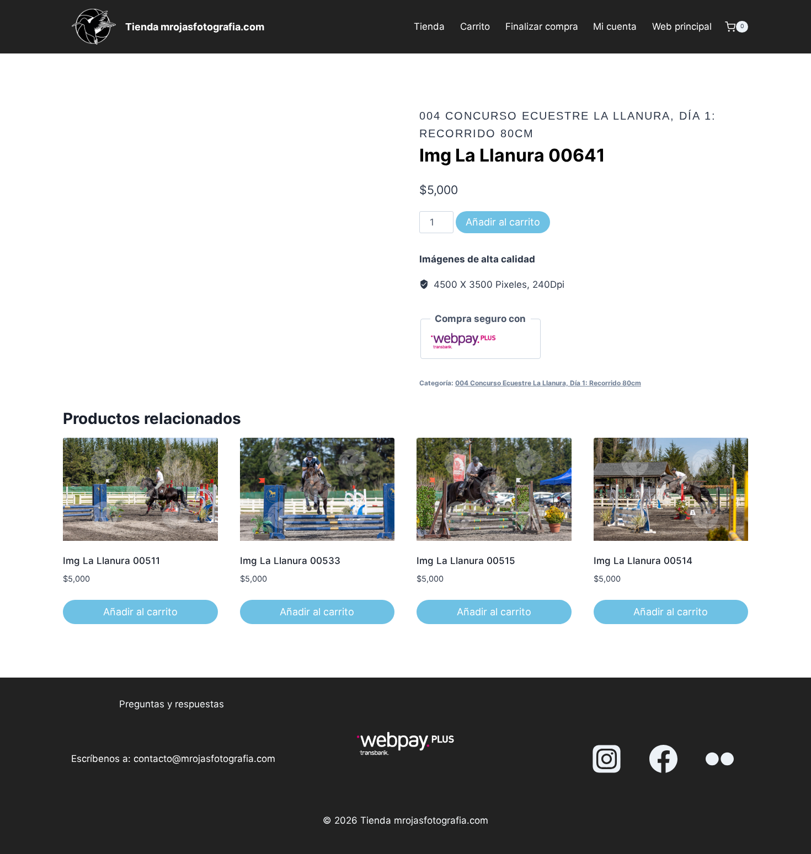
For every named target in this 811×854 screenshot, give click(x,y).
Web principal (682, 26)
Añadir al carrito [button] (140, 611)
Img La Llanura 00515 (466, 560)
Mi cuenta (615, 26)
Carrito (475, 26)
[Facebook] (663, 759)
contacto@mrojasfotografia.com (204, 758)
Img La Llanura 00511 (111, 560)
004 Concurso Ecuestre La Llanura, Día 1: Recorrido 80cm (548, 383)
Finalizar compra (541, 26)
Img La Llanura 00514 (643, 560)
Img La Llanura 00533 (290, 560)
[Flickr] (720, 759)
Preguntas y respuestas (171, 704)
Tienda (429, 26)
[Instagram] (607, 759)
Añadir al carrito (503, 222)
